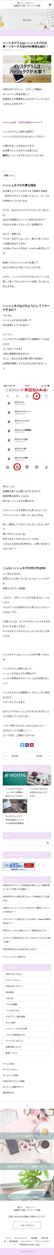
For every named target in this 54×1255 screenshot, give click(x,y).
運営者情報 (13, 1241)
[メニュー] (50, 4)
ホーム (8, 1238)
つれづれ (9, 998)
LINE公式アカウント (15, 986)
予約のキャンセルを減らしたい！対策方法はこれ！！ (26, 930)
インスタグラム (19, 50)
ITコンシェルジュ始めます (14, 957)
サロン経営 (10, 1022)
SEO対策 (10, 992)
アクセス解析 (11, 1004)
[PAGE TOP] (27, 1105)
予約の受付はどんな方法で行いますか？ (20, 949)
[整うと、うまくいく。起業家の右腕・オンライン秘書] (27, 1209)
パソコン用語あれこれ (15, 1035)
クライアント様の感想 (15, 1016)
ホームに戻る (8, 1064)
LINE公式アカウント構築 (14, 1081)
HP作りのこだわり (14, 974)
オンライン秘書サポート (13, 1087)
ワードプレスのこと (14, 1041)
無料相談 (34, 1238)
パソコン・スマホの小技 (16, 1029)
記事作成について (13, 1047)
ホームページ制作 (10, 1075)
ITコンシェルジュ (13, 980)
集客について (11, 1053)
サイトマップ (26, 1241)
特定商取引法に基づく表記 (30, 1245)
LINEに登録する (27, 1225)
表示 (11, 175)
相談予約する (8, 1093)
